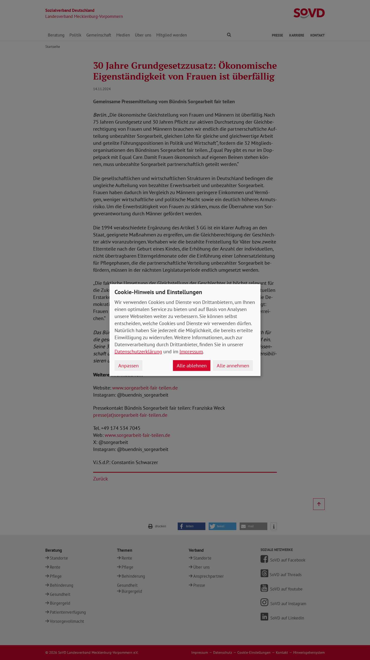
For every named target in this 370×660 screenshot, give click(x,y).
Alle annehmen (233, 365)
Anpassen (128, 365)
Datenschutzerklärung (138, 351)
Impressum (191, 351)
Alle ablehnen (192, 365)
